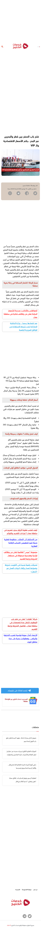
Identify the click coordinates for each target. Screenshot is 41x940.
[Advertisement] (20, 21)
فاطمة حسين (26, 185)
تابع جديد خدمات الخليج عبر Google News (16, 700)
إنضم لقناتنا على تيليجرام (17, 690)
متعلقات (35, 727)
